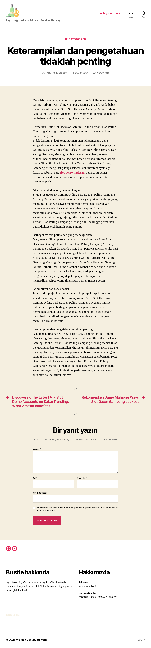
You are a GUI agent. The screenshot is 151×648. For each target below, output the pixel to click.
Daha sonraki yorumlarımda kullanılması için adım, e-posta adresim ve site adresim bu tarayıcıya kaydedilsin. (77, 509)
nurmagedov (60, 72)
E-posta (82, 478)
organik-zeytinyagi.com (31, 639)
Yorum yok (103, 72)
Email (117, 13)
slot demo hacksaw (72, 173)
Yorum (37, 449)
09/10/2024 (81, 72)
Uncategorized (75, 39)
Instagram (106, 13)
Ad (35, 478)
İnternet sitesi (40, 492)
